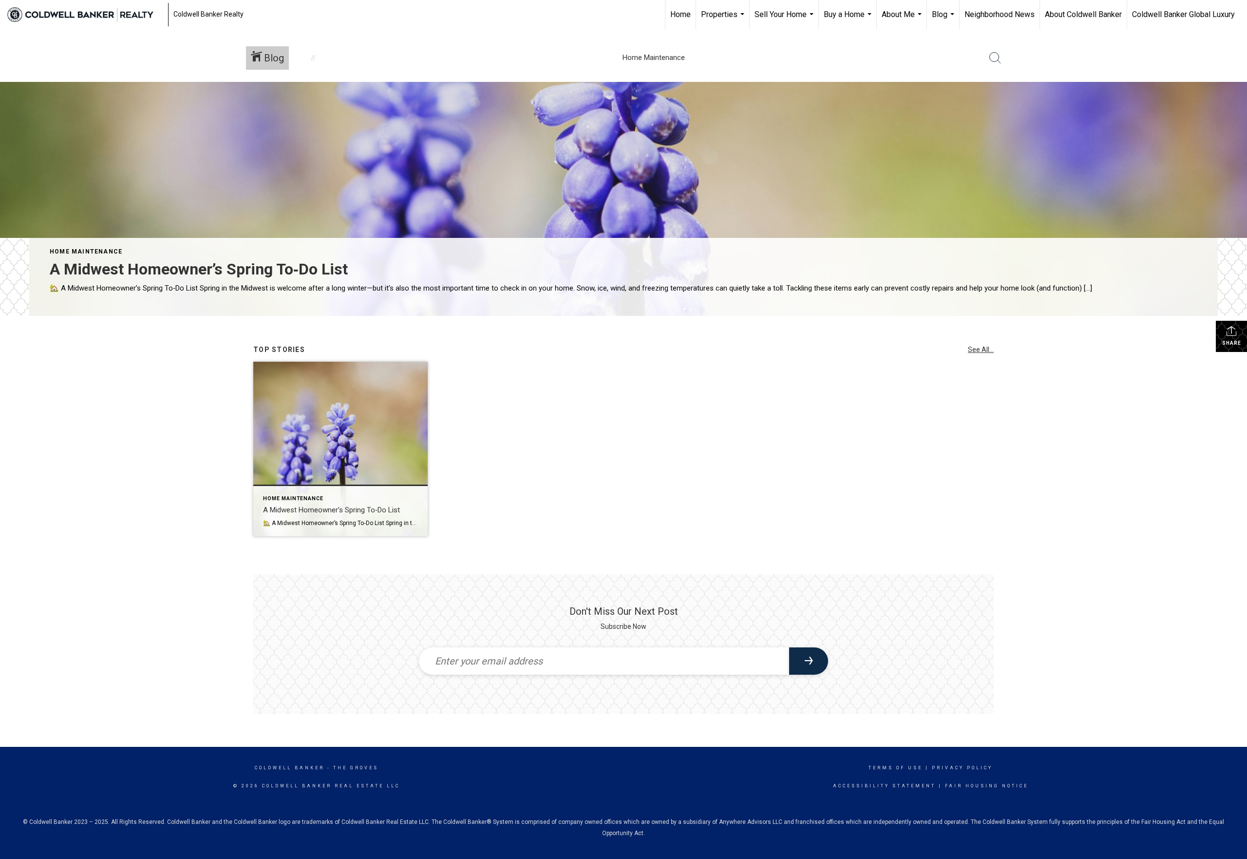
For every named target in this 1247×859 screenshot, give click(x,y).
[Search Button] (995, 58)
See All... (981, 349)
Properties (724, 19)
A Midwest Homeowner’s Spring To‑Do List (199, 269)
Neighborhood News (999, 14)
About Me (903, 19)
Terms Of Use (896, 767)
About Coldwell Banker (1083, 14)
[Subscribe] (808, 661)
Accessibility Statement (884, 785)
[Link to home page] (85, 14)
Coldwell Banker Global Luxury (1183, 14)
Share (1231, 343)
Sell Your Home (785, 19)
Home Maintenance (86, 251)
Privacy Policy (962, 767)
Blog (944, 19)
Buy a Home (849, 19)
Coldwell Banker (289, 767)
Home (680, 14)
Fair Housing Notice (986, 785)
